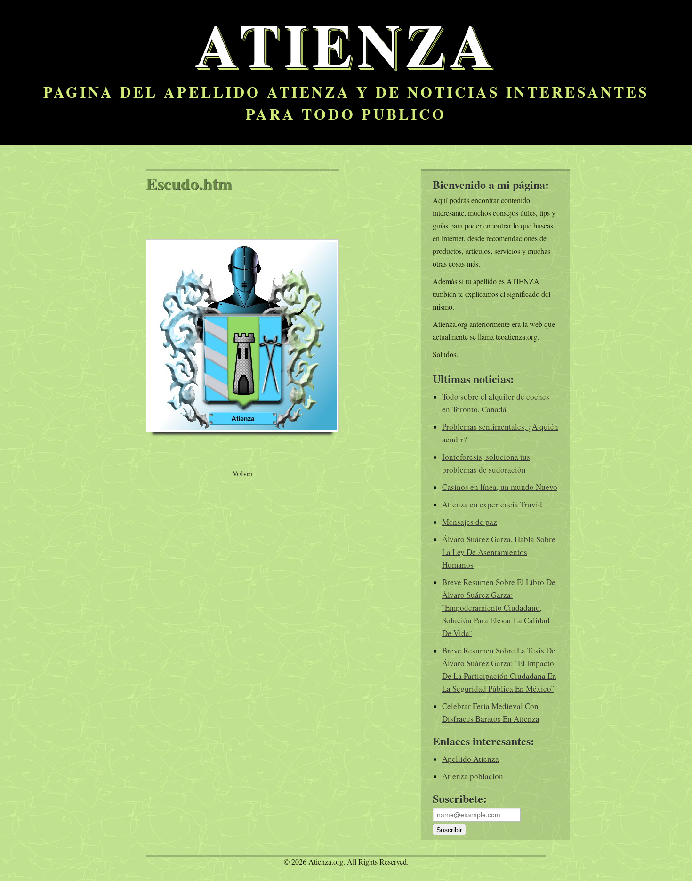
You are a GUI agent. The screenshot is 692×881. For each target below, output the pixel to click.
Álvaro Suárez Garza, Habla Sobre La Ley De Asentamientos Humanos (498, 552)
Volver (242, 473)
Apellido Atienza (470, 758)
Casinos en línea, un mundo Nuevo (499, 486)
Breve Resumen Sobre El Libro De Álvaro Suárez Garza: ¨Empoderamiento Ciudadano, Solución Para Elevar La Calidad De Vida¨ (498, 607)
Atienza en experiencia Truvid (492, 504)
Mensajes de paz (469, 521)
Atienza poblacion (472, 776)
